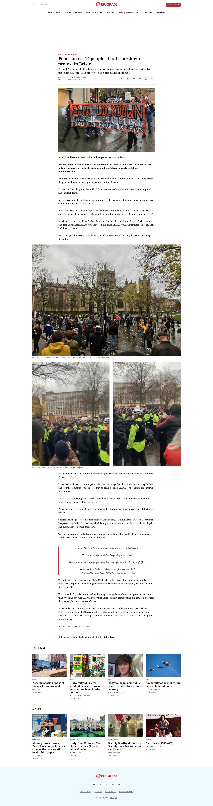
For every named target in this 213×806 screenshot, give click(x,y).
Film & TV (110, 13)
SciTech (129, 13)
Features (79, 13)
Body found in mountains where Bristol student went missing (125, 686)
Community (91, 13)
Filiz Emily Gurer (65, 77)
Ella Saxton (75, 753)
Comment (67, 13)
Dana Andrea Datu (116, 692)
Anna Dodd (36, 756)
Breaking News (71, 54)
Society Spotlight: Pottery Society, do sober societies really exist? (124, 746)
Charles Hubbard (153, 746)
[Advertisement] (106, 32)
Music (120, 13)
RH (113, 798)
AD (116, 798)
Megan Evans (80, 77)
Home (50, 13)
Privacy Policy (85, 792)
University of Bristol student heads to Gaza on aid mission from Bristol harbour (85, 687)
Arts (101, 13)
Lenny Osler (37, 689)
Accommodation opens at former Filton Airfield (48, 684)
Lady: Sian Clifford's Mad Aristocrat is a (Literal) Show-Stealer (85, 746)
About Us (98, 792)
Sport (139, 13)
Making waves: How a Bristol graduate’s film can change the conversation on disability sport (48, 748)
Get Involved (173, 5)
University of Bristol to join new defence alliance (163, 684)
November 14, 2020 (127, 573)
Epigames (149, 13)
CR (111, 798)
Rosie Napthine (114, 753)
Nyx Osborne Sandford (80, 695)
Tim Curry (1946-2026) (159, 743)
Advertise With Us (126, 792)
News (58, 13)
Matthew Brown (153, 689)
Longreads (160, 13)
